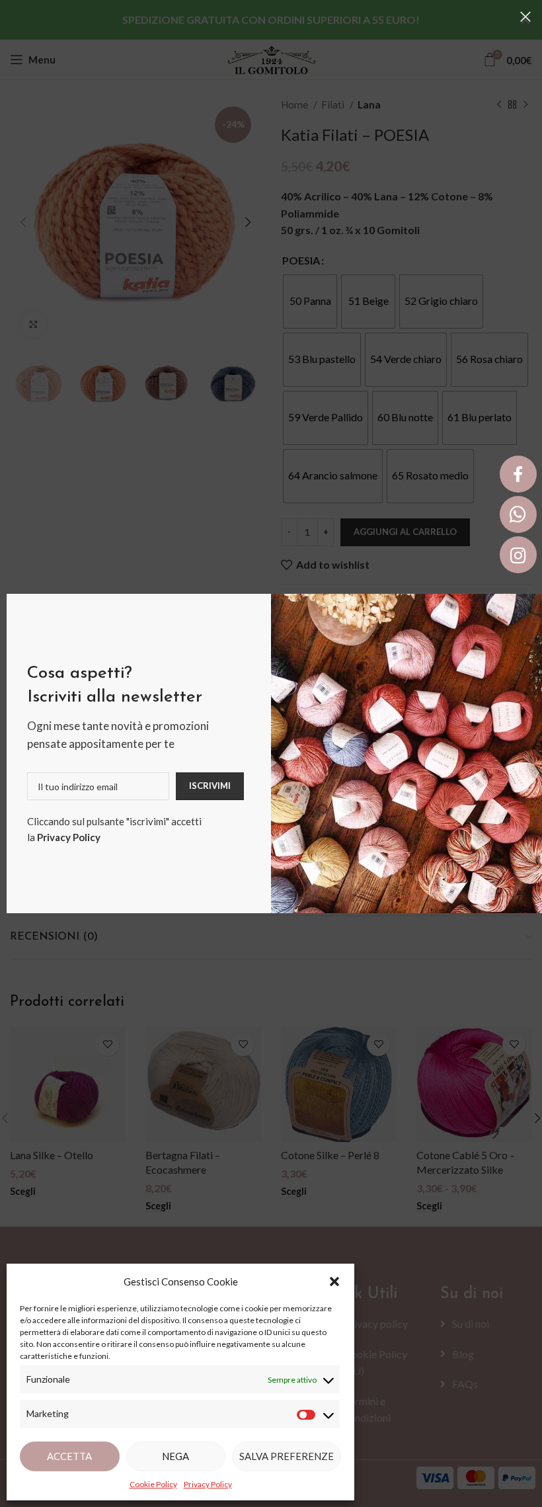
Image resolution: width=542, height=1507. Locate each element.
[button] (334, 1281)
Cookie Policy (153, 1484)
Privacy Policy (68, 837)
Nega (175, 1456)
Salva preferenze (286, 1456)
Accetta (69, 1456)
